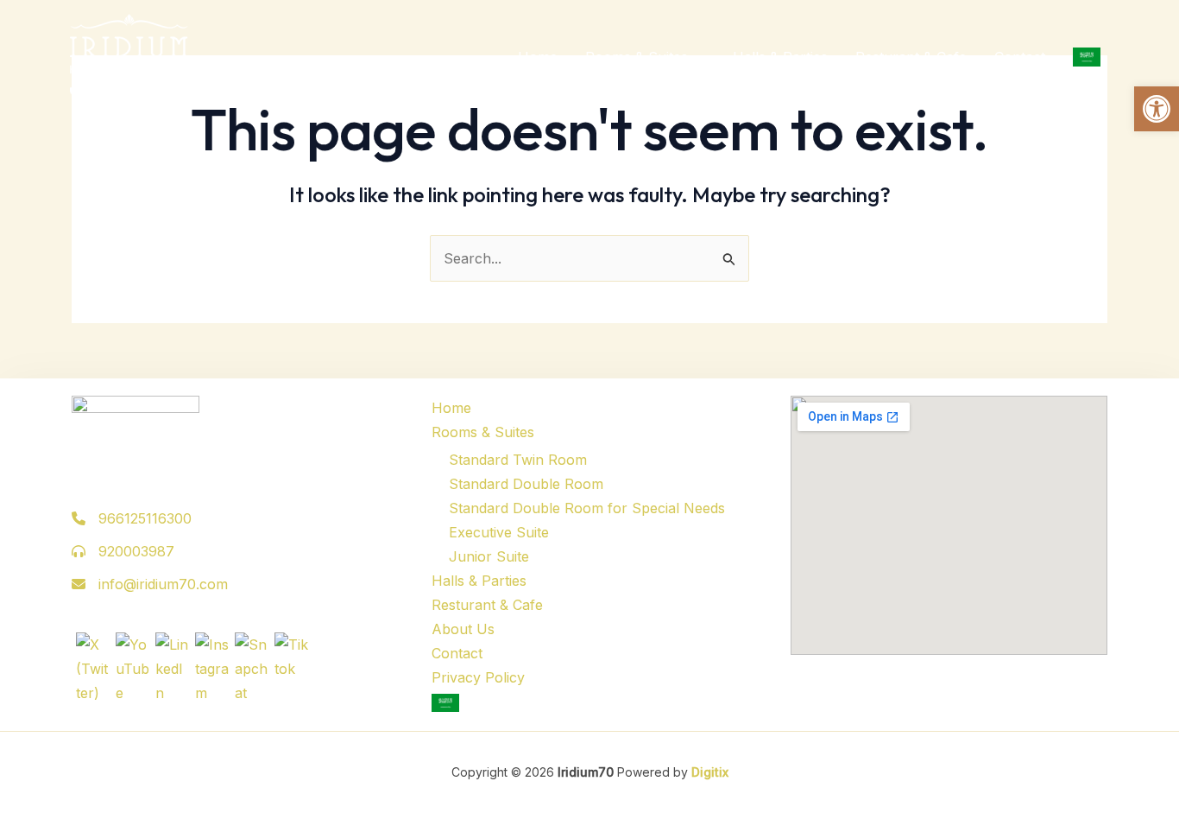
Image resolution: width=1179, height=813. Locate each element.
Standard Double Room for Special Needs (587, 508)
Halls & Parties (780, 57)
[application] (696, 57)
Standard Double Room (526, 483)
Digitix (708, 772)
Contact (1019, 57)
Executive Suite (499, 532)
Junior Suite (489, 556)
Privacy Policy (478, 677)
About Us (463, 629)
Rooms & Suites (636, 57)
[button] (1156, 108)
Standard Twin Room (518, 459)
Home (538, 57)
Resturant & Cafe (911, 57)
